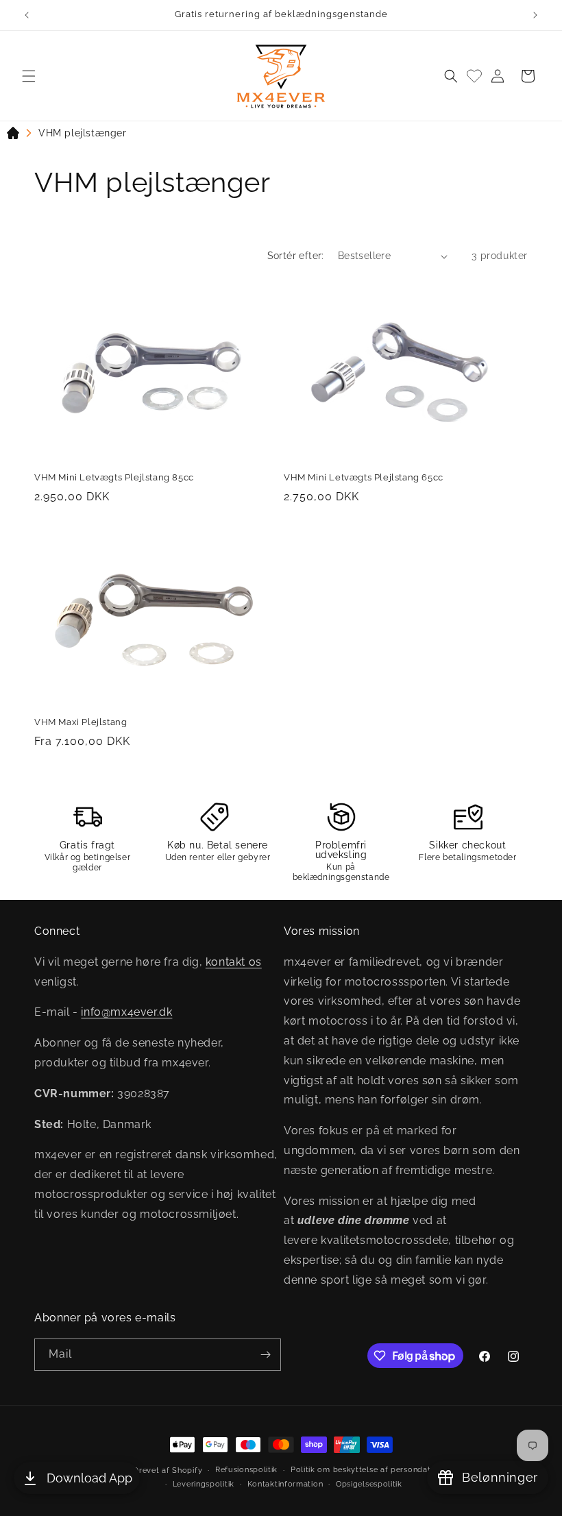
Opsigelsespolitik (369, 1484)
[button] (29, 76)
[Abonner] (265, 1354)
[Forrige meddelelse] (27, 15)
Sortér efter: (295, 255)
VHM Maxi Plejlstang (80, 722)
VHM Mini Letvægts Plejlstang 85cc (114, 477)
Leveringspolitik (203, 1484)
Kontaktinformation (285, 1484)
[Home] (13, 135)
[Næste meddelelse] (535, 15)
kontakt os (234, 961)
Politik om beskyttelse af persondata (363, 1469)
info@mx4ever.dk (126, 1011)
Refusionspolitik (246, 1469)
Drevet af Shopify (167, 1470)
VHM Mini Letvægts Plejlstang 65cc (363, 477)
